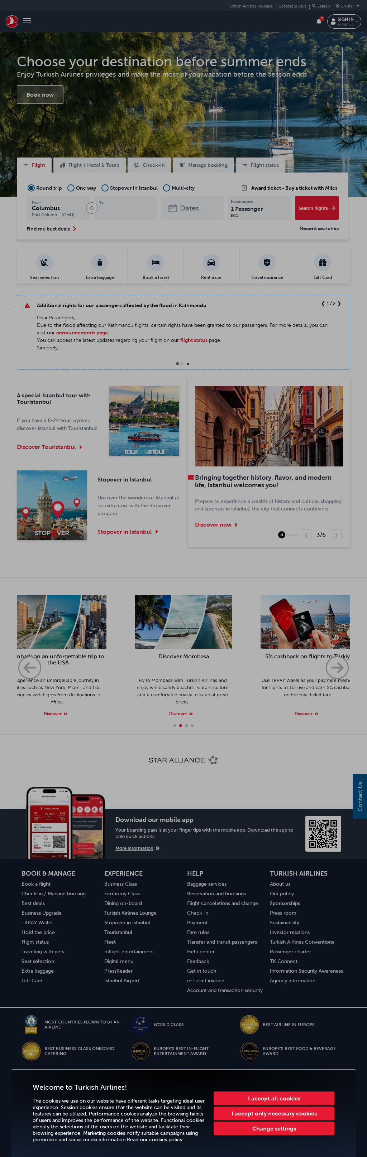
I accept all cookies (274, 1098)
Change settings (274, 1128)
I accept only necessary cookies (274, 1113)
